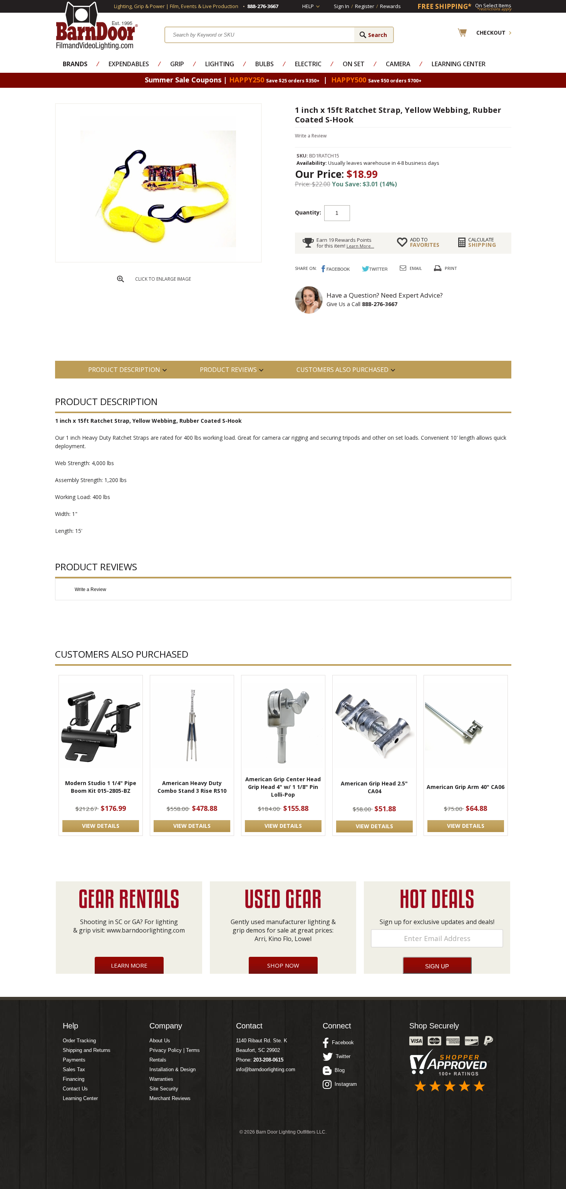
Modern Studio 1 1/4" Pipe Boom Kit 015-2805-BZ (100, 786)
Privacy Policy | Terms (174, 1050)
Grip (177, 64)
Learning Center (459, 64)
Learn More (129, 965)
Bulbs (264, 64)
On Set (354, 64)
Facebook (341, 1042)
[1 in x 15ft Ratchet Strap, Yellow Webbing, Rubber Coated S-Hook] (158, 260)
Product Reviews (228, 369)
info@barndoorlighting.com (265, 1069)
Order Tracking (79, 1040)
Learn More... (360, 246)
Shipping (482, 242)
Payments (74, 1060)
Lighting (219, 64)
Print (451, 268)
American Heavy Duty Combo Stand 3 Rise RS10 (191, 786)
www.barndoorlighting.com (146, 930)
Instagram (344, 1084)
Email (416, 268)
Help (308, 6)
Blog (338, 1070)
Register (364, 6)
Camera (398, 64)
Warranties (161, 1079)
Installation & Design (172, 1069)
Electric (308, 64)
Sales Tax (74, 1069)
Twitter (341, 1056)
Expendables (129, 64)
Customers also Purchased (342, 369)
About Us (159, 1040)
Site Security (163, 1089)
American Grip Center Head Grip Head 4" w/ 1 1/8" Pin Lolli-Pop (283, 786)
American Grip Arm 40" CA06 (465, 786)
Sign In (341, 6)
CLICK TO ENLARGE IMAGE (163, 279)
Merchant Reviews (170, 1098)
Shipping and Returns (87, 1050)
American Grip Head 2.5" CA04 (374, 787)
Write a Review (311, 135)
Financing (73, 1079)
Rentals (157, 1060)
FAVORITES (424, 242)
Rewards (390, 6)
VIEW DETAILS (100, 825)
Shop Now (283, 965)
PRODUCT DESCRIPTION (124, 369)
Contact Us (75, 1089)
